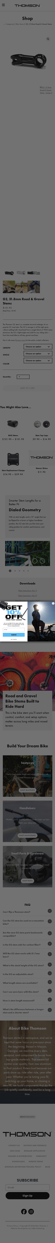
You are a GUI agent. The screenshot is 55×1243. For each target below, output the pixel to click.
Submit (13, 635)
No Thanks (14, 639)
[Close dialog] (53, 603)
